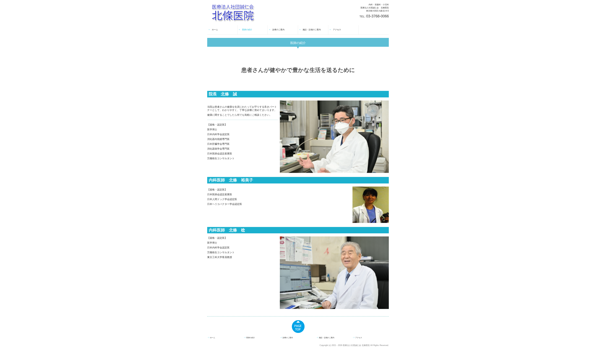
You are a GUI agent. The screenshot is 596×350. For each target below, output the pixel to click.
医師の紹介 (247, 29)
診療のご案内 (278, 29)
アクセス (337, 29)
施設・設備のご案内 (312, 29)
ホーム (215, 29)
